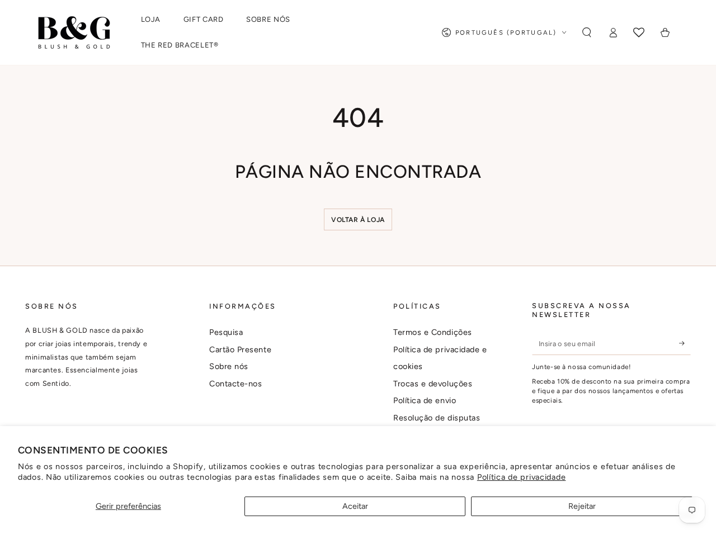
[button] (586, 32)
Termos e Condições (432, 332)
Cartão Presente (240, 349)
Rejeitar (582, 506)
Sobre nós (228, 366)
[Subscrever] (685, 343)
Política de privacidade (521, 477)
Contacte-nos (235, 384)
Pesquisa (226, 332)
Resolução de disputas (436, 418)
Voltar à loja (358, 220)
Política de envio (424, 400)
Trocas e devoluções (432, 384)
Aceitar (355, 506)
